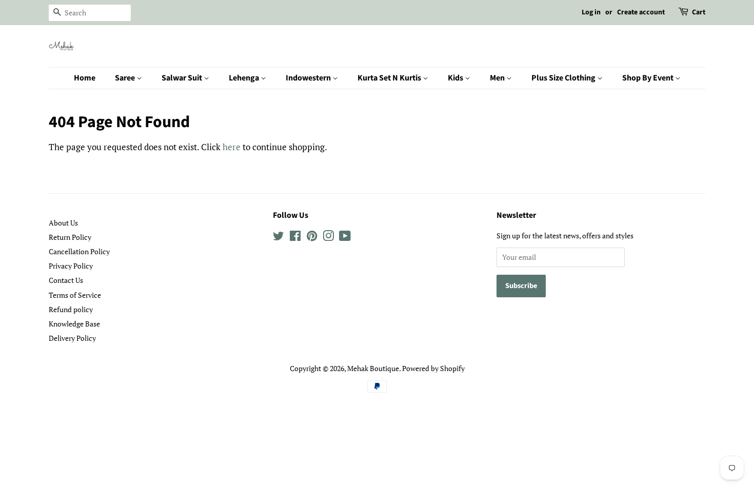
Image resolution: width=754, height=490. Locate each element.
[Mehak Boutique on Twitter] (278, 237)
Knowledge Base (74, 324)
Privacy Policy (71, 266)
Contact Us (66, 280)
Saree (125, 78)
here (232, 147)
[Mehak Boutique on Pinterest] (312, 237)
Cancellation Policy (79, 251)
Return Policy (70, 237)
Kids (456, 78)
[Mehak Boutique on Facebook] (295, 237)
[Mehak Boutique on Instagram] (328, 237)
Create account (641, 12)
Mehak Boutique (373, 368)
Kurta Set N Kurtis (390, 78)
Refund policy (71, 309)
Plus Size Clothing (564, 78)
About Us (63, 223)
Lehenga (245, 78)
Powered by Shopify (433, 368)
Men (498, 78)
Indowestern (309, 78)
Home (84, 78)
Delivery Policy (72, 338)
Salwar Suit (183, 78)
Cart (698, 12)
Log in (591, 12)
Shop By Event (648, 78)
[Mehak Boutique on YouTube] (345, 237)
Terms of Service (75, 295)
